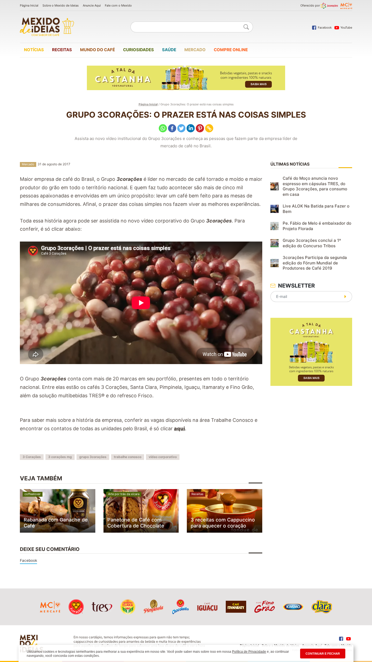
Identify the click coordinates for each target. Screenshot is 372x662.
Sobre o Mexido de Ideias (60, 5)
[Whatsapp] (163, 128)
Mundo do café (97, 49)
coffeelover (33, 494)
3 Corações (32, 457)
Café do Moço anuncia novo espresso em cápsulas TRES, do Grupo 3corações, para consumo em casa (315, 186)
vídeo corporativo (163, 457)
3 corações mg (60, 457)
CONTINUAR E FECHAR (323, 653)
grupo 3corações (92, 457)
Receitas (62, 49)
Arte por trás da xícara (123, 494)
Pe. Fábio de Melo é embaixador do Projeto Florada (317, 226)
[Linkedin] (191, 128)
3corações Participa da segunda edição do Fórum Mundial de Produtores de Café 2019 (315, 263)
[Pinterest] (200, 128)
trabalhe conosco (127, 457)
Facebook (28, 560)
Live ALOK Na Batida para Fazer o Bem (316, 208)
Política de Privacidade (249, 652)
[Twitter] (181, 128)
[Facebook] (172, 128)
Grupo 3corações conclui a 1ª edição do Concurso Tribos (312, 243)
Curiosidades (138, 49)
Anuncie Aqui (92, 5)
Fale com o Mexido (118, 5)
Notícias (34, 49)
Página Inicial (29, 5)
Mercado (195, 49)
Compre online (231, 49)
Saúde (169, 49)
